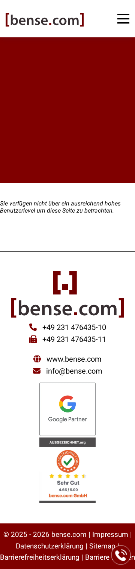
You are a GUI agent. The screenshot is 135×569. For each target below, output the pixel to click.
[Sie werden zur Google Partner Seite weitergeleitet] (67, 410)
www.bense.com (74, 359)
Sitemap (102, 546)
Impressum (110, 534)
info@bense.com (74, 371)
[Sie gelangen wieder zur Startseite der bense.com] (45, 20)
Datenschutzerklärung (50, 546)
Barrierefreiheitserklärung (40, 557)
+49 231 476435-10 (73, 327)
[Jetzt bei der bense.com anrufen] (121, 555)
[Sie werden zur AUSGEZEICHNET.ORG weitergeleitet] (67, 471)
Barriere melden (110, 557)
